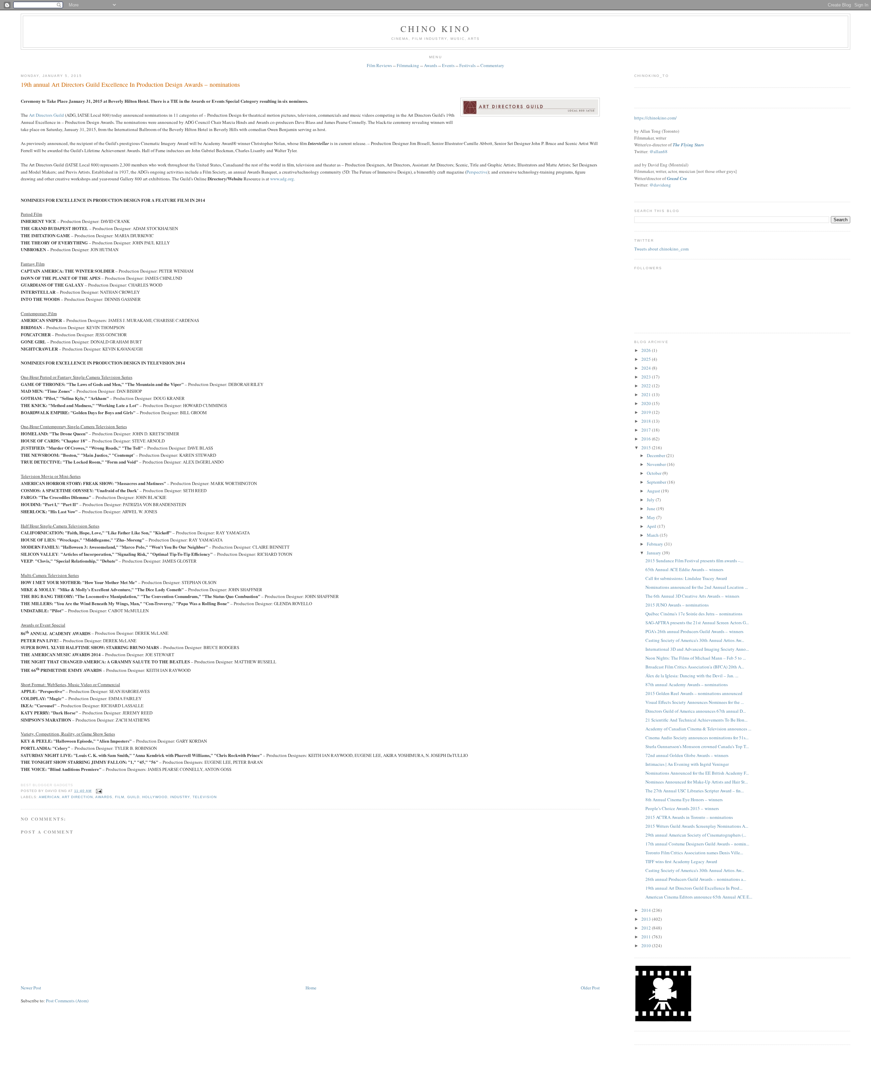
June (651, 508)
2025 (646, 359)
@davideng (660, 185)
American (49, 797)
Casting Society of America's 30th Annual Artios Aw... (694, 640)
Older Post (590, 988)
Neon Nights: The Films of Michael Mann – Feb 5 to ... (695, 658)
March (653, 535)
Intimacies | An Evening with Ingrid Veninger (687, 764)
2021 (646, 394)
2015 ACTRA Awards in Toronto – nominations (689, 817)
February (655, 544)
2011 (646, 937)
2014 (646, 910)
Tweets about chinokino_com (661, 249)
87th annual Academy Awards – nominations (686, 684)
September (657, 482)
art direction (77, 797)
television (205, 797)
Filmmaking (408, 65)
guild (133, 797)
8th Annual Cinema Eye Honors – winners (684, 799)
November (657, 464)
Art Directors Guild (46, 115)
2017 (646, 430)
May (651, 517)
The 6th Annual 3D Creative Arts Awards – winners (692, 596)
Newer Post (31, 988)
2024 (646, 368)
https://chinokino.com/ (655, 118)
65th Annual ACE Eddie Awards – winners (684, 569)
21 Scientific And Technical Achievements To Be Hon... (696, 720)
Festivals (467, 65)
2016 (646, 439)
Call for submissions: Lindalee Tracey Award (686, 578)
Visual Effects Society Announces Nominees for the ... (694, 702)
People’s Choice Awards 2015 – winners (682, 808)
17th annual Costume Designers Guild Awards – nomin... (697, 844)
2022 (646, 386)
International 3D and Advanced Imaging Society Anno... (697, 649)
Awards (430, 65)
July (651, 500)
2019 (646, 412)
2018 (646, 421)
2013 (646, 919)
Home (311, 988)
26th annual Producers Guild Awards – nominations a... (695, 879)
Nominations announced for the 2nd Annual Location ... (696, 587)
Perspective (477, 172)
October (654, 473)
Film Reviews (379, 65)
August (654, 491)
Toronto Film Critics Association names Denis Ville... (694, 853)
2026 (646, 350)
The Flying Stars (688, 145)
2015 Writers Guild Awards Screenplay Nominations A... (696, 826)
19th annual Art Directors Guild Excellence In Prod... (693, 888)
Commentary (492, 65)
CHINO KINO (435, 28)
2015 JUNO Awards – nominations (677, 605)
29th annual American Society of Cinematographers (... (695, 835)
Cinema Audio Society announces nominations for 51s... (697, 737)
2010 (646, 945)
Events (448, 65)
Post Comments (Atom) (67, 1001)
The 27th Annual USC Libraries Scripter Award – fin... (694, 791)
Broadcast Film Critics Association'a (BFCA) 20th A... (694, 667)
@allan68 (659, 151)
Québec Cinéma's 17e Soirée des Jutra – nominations (693, 614)
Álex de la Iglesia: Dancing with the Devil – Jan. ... (691, 676)
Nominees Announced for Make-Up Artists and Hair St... (696, 782)
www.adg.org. (282, 179)
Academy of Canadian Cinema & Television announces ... (698, 729)
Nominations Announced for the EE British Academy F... (697, 773)
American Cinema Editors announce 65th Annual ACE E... (698, 897)
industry (180, 797)
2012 (646, 928)
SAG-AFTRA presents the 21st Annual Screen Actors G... (697, 622)
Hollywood (154, 797)
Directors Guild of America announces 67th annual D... (695, 711)
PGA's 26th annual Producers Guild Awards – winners (694, 631)
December (656, 455)
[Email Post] (98, 791)
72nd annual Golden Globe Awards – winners (686, 755)
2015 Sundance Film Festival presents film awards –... (694, 561)
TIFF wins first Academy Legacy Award (681, 861)
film (119, 797)
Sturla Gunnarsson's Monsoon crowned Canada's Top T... (697, 746)
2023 (646, 377)
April (652, 526)
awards (103, 797)
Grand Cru (677, 178)
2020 (646, 403)
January (654, 553)
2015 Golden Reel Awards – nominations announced (693, 693)
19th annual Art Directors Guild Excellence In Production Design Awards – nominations (130, 84)
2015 (646, 448)
